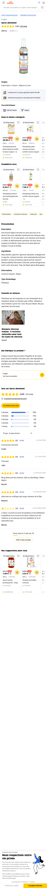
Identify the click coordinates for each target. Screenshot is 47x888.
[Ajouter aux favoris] (18, 122)
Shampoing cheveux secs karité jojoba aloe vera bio (10, 196)
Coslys (4, 19)
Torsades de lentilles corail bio (29, 581)
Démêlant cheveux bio (28, 15)
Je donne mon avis (10, 406)
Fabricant (33, 214)
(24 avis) (23, 26)
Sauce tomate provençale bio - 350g (10, 581)
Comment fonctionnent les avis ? (15, 399)
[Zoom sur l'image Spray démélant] (23, 56)
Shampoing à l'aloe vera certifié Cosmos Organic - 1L (30, 196)
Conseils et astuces (20, 214)
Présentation (6, 214)
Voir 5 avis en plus (23, 540)
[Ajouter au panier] (17, 138)
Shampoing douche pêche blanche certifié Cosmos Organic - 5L (10, 149)
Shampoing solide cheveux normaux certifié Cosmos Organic (30, 149)
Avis (41, 214)
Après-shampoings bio (9, 15)
